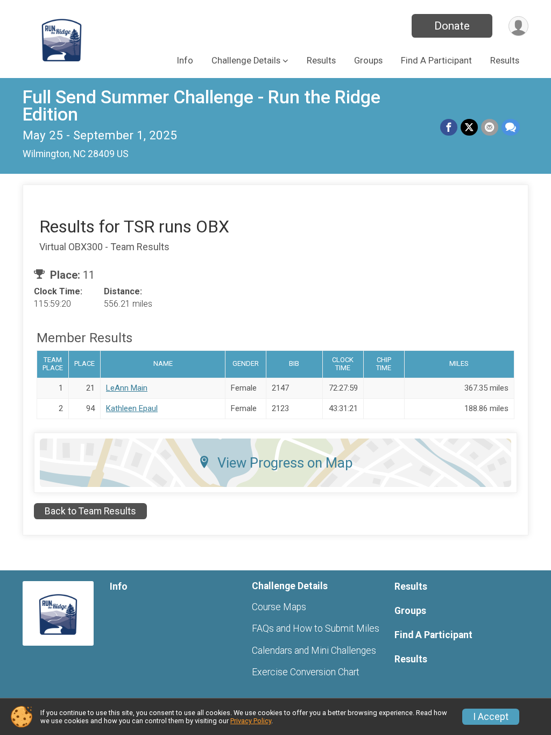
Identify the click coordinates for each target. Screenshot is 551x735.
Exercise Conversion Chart (305, 672)
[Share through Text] (510, 127)
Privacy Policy (250, 721)
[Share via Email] (489, 127)
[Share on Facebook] (448, 127)
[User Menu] (518, 26)
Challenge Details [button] (245, 60)
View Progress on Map (285, 463)
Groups (368, 60)
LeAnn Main (126, 388)
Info (185, 60)
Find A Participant (436, 60)
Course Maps (279, 607)
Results (321, 60)
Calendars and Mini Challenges (314, 650)
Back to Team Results (90, 511)
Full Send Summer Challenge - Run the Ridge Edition (201, 106)
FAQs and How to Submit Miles (315, 628)
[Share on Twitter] (469, 127)
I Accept (490, 716)
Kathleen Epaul (132, 408)
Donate (452, 25)
